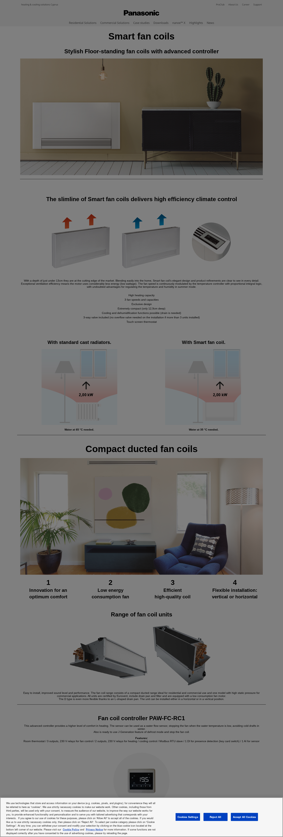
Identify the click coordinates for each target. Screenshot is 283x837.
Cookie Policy (71, 829)
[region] (141, 817)
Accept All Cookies (244, 817)
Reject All (215, 817)
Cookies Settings (188, 817)
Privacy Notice (94, 829)
